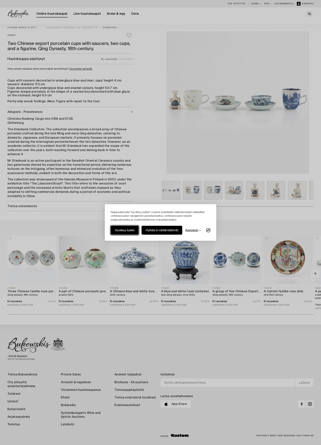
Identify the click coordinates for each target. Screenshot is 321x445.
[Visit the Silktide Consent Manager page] (208, 230)
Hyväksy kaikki (124, 230)
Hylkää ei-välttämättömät (162, 230)
